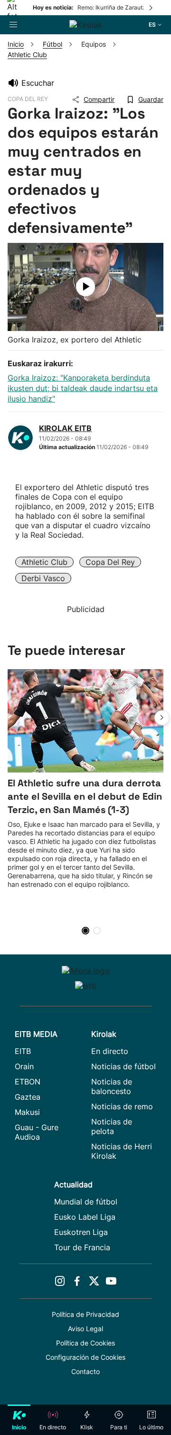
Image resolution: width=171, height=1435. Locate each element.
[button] (162, 717)
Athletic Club (44, 562)
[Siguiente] (151, 7)
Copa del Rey (110, 562)
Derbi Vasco (43, 578)
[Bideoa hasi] (85, 286)
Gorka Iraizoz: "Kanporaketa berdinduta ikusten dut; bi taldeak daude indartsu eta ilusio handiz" (83, 388)
